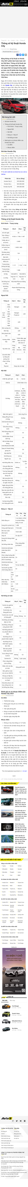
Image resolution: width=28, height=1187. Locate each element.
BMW (19, 875)
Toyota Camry (13, 888)
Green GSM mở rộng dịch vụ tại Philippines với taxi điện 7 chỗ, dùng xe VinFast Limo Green (20, 802)
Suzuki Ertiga (5, 933)
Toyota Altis (5, 888)
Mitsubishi (4, 869)
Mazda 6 (20, 885)
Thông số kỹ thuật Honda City (13, 124)
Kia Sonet (12, 917)
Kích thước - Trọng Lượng (14, 126)
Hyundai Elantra (13, 895)
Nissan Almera (5, 885)
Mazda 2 (20, 888)
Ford (11, 875)
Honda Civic (5, 882)
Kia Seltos (20, 917)
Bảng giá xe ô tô (17, 1133)
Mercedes (4, 872)
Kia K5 (3, 892)
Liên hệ (2, 1133)
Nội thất (9, 132)
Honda (13, 40)
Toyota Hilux (21, 940)
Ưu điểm (9, 145)
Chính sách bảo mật (5, 1138)
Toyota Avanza (13, 929)
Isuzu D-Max (13, 940)
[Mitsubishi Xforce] (6, 1022)
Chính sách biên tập (5, 1143)
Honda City (8, 85)
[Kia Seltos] (6, 1029)
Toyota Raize (5, 914)
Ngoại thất (10, 129)
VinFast (19, 866)
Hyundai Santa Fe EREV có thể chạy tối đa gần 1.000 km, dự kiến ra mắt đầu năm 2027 (21, 791)
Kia (3, 875)
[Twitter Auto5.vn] (16, 1121)
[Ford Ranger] (6, 1007)
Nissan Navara (13, 943)
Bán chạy (12, 1000)
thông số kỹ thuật (18, 779)
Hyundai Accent (13, 892)
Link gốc (24, 771)
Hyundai (20, 869)
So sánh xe (16, 1138)
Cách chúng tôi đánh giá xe (7, 1145)
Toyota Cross (21, 902)
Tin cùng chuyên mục (8, 783)
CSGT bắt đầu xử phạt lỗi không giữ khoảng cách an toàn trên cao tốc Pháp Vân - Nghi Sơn (21, 839)
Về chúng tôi (4, 1131)
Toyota (4, 866)
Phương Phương (13, 49)
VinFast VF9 (21, 914)
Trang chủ (3, 40)
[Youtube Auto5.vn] (20, 1121)
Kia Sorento (5, 917)
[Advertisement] (14, 22)
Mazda (11, 869)
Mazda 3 (12, 882)
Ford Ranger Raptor (21, 943)
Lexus (19, 872)
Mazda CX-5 (13, 902)
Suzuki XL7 (12, 933)
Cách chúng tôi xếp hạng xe (7, 1147)
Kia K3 (3, 895)
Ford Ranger (5, 940)
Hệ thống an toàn (12, 137)
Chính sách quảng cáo (6, 1140)
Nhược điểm (11, 147)
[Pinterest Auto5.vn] (24, 1121)
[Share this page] (26, 55)
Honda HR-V (13, 914)
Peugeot (12, 872)
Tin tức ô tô (16, 1131)
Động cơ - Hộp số (12, 135)
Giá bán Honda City (10, 121)
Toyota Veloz (21, 929)
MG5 (11, 885)
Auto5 (14, 776)
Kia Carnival (20, 933)
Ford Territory (5, 905)
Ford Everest (5, 910)
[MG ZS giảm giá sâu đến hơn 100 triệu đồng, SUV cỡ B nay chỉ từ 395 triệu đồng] (7, 850)
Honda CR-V (5, 902)
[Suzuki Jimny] (6, 1014)
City (17, 40)
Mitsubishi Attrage (21, 895)
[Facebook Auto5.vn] (12, 1121)
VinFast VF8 (21, 905)
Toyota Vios (20, 882)
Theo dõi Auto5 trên (7, 51)
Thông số (22, 40)
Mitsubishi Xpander (5, 929)
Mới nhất (4, 1000)
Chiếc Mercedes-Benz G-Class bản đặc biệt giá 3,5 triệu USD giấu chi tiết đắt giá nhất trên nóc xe (21, 827)
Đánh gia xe (16, 1136)
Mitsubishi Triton (5, 943)
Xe (9, 40)
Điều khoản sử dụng (5, 1136)
